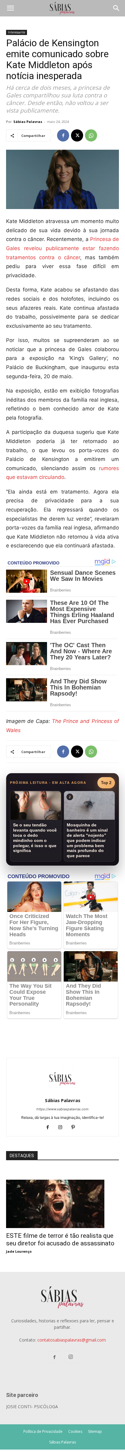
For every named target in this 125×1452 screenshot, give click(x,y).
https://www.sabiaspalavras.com (62, 1109)
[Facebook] (63, 135)
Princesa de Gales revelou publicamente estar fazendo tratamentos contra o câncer (62, 248)
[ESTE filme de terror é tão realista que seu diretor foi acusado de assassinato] (62, 1182)
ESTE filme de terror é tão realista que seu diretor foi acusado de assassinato (60, 1239)
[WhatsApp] (91, 135)
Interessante (16, 32)
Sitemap (95, 1431)
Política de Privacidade (42, 1431)
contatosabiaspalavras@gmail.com (71, 1340)
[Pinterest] (75, 1127)
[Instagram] (63, 1127)
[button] (10, 8)
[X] (77, 135)
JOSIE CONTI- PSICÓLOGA (32, 1406)
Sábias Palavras (27, 121)
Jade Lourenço (19, 1251)
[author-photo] (62, 1091)
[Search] (116, 8)
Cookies (75, 1431)
